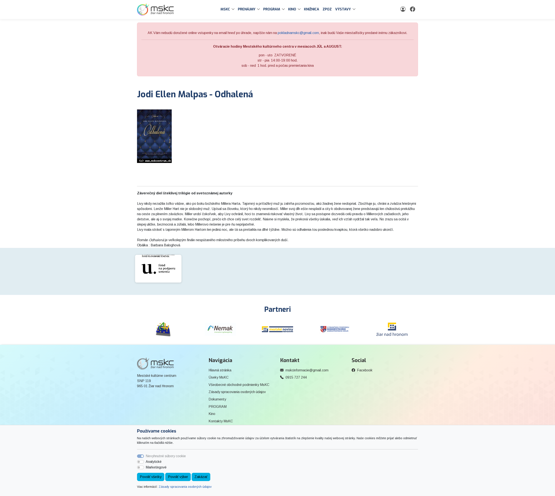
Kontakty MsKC (221, 421)
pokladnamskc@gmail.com (298, 33)
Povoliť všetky (151, 477)
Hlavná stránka (220, 370)
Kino (212, 414)
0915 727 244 (296, 377)
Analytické (154, 461)
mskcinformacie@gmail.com (307, 370)
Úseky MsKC (219, 377)
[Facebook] (413, 9)
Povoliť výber (178, 477)
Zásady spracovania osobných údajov (185, 486)
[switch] (140, 461)
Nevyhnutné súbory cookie (166, 456)
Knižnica (311, 9)
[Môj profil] (403, 9)
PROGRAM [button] (271, 9)
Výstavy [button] (343, 9)
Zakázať (200, 477)
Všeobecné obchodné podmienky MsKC (239, 385)
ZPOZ (327, 9)
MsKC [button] (225, 9)
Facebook (364, 370)
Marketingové (156, 467)
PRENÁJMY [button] (246, 9)
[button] (234, 9)
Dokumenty (217, 399)
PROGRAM (218, 406)
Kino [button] (292, 9)
